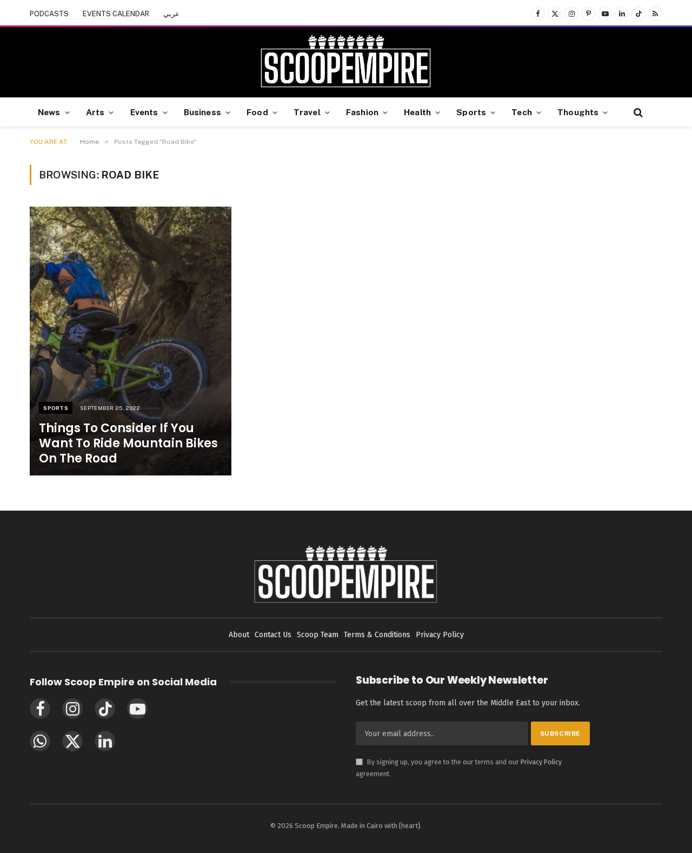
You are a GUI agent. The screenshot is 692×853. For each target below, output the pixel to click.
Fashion (362, 112)
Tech (521, 112)
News (49, 112)
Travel (307, 112)
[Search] (637, 112)
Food (257, 112)
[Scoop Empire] (346, 62)
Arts (95, 112)
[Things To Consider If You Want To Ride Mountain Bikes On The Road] (130, 341)
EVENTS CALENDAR (116, 14)
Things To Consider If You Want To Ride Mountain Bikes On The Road (128, 443)
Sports (471, 112)
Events (144, 112)
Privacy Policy (541, 762)
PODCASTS (49, 14)
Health (417, 112)
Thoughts (577, 112)
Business (202, 112)
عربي (171, 14)
